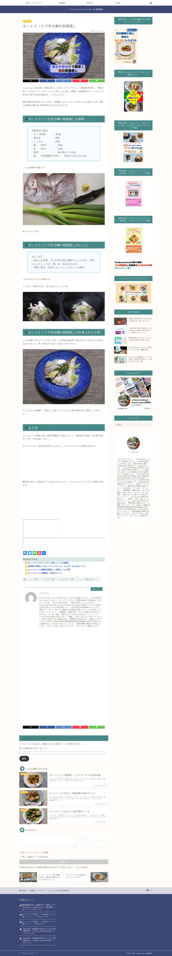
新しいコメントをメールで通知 (35, 852)
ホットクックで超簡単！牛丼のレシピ (45, 573)
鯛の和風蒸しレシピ (93, 579)
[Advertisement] (64, 650)
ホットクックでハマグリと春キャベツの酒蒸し (49, 563)
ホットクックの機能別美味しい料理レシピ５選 (49, 570)
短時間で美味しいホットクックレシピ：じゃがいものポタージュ (57, 566)
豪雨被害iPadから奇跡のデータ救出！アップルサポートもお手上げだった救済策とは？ (39, 907)
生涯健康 (61, 3)
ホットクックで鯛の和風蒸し (61, 579)
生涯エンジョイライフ (33, 3)
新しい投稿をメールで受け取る (35, 857)
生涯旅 (118, 3)
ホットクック (28, 579)
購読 (24, 758)
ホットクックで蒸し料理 (42, 579)
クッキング (27, 21)
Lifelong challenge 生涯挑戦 (86, 9)
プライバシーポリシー (28, 953)
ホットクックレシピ (78, 579)
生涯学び (90, 3)
